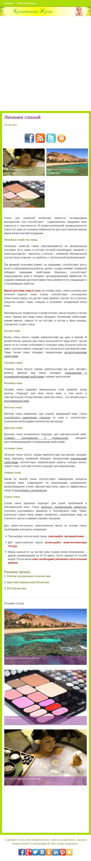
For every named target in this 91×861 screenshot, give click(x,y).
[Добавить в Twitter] (35, 852)
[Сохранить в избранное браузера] (69, 852)
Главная (8, 3)
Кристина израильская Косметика (60, 171)
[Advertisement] (45, 63)
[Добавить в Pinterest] (62, 852)
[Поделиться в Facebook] (21, 852)
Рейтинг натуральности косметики (18, 171)
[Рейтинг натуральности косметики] (24, 162)
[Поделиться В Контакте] (42, 852)
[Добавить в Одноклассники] (49, 852)
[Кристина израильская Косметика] (67, 162)
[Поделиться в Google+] (28, 852)
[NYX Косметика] (24, 194)
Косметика (10, 124)
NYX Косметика (13, 201)
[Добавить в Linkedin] (55, 852)
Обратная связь (26, 3)
